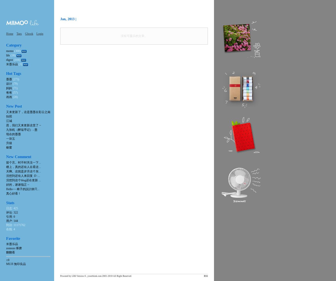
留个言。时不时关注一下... (23, 162)
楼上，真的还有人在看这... (23, 167)
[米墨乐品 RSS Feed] (25, 64)
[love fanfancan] (241, 39)
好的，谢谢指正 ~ (17, 184)
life (8, 55)
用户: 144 (12, 221)
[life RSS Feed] (19, 55)
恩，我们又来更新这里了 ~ (23, 125)
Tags (19, 33)
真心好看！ (13, 193)
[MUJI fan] (241, 184)
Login (39, 33)
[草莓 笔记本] (241, 135)
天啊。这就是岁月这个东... (23, 171)
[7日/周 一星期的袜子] (241, 88)
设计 (9, 83)
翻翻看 (10, 252)
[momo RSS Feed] (24, 51)
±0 (7, 260)
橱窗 (9, 147)
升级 (9, 143)
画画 (9, 97)
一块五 (10, 138)
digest (9, 60)
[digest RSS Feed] (23, 60)
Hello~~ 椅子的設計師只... (23, 189)
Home (9, 33)
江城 (9, 121)
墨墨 (9, 79)
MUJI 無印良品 (16, 264)
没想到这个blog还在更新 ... (23, 180)
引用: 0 (10, 216)
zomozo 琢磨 (14, 248)
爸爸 (9, 92)
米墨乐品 (12, 64)
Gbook (29, 33)
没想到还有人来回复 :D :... (23, 176)
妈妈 (9, 88)
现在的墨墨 (13, 134)
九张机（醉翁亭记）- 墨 (21, 130)
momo (10, 51)
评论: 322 (12, 212)
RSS (206, 276)
